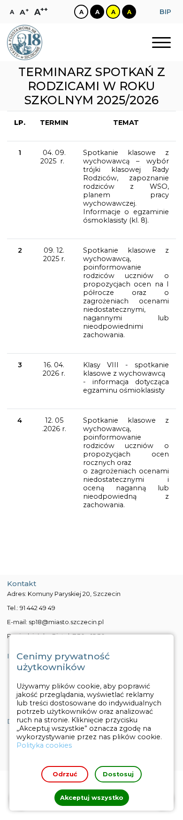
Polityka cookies (44, 745)
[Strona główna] (24, 42)
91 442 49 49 (37, 607)
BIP (165, 12)
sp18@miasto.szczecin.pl (66, 622)
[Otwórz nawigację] (161, 42)
